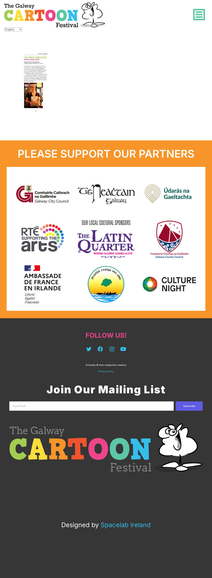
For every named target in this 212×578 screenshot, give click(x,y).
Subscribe (189, 406)
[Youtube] (123, 349)
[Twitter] (89, 349)
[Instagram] (112, 349)
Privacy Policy (106, 371)
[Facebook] (100, 349)
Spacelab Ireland (126, 525)
